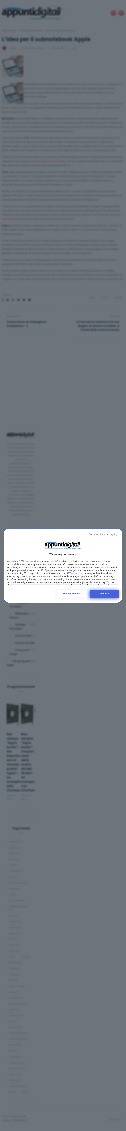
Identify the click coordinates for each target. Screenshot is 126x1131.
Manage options (72, 593)
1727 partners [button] (26, 561)
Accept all (104, 593)
